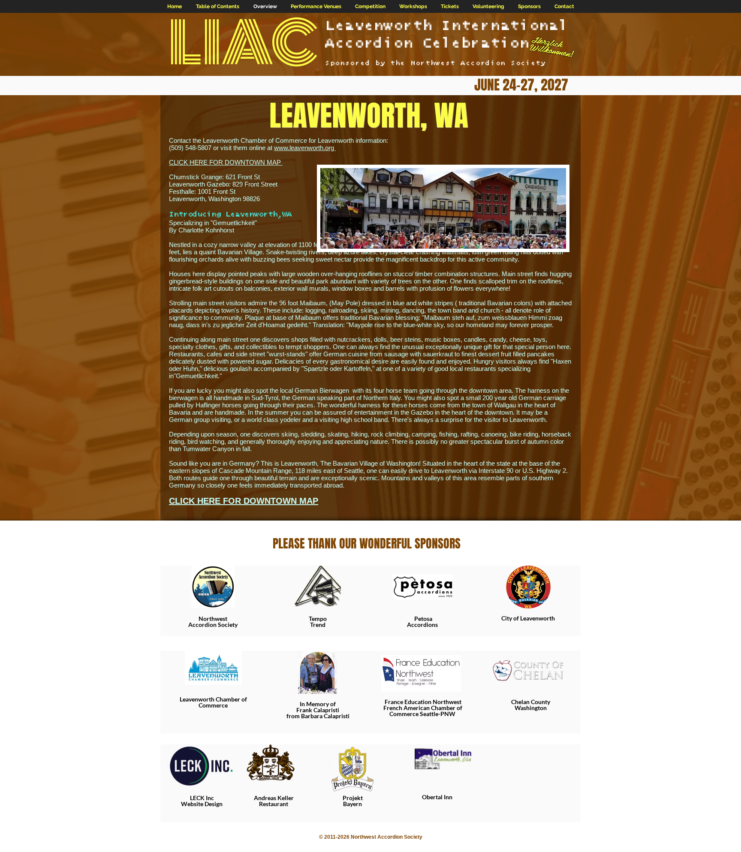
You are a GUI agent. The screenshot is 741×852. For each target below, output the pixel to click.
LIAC (243, 43)
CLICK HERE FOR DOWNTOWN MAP (226, 162)
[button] (316, 6)
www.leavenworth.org (305, 147)
